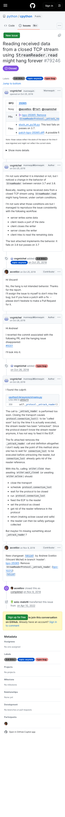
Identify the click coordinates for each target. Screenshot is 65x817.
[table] (32, 118)
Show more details (18, 150)
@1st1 (36, 109)
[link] (18, 258)
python (12, 16)
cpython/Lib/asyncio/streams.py (25, 397)
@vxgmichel (49, 109)
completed (17, 591)
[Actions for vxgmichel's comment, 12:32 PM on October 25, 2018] (59, 165)
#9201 (9, 345)
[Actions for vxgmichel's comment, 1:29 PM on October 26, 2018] (59, 378)
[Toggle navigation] (5, 5)
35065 (23, 103)
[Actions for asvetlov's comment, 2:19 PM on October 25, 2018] (59, 271)
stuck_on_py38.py (29, 124)
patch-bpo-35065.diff (31, 132)
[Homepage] (32, 5)
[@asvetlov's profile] (6, 272)
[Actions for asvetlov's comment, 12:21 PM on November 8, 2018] (59, 547)
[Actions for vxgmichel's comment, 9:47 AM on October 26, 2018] (59, 317)
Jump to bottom (12, 83)
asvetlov (15, 271)
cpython (26, 16)
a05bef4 (24, 400)
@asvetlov (25, 109)
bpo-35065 (12, 563)
